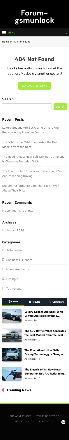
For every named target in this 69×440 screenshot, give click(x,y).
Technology (13, 288)
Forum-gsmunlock (34, 16)
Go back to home (34, 86)
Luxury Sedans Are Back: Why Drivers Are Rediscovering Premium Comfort (30, 130)
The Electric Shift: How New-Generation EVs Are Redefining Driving (32, 173)
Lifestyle (12, 279)
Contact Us (47, 421)
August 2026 (15, 230)
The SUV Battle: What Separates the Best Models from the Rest (30, 144)
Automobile (14, 250)
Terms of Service (47, 416)
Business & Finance (19, 260)
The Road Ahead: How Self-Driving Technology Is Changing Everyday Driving (33, 159)
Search (8, 99)
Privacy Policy (24, 421)
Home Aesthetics (17, 269)
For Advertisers (20, 416)
